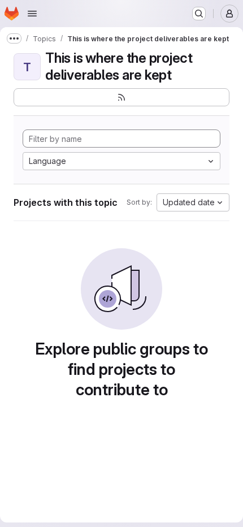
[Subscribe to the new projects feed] (121, 97)
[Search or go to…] (199, 13)
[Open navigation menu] (32, 14)
